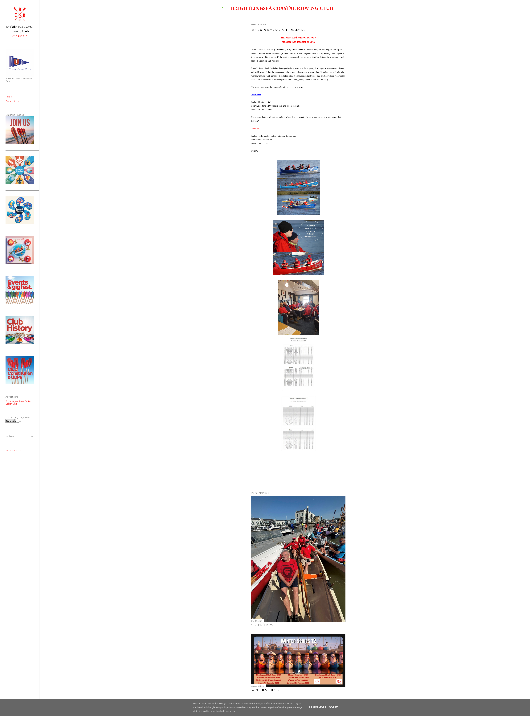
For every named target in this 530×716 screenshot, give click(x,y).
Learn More (317, 707)
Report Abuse (13, 450)
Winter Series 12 (265, 690)
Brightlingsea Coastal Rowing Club (282, 8)
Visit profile (19, 36)
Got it (333, 707)
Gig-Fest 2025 (262, 625)
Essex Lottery (12, 101)
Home (9, 97)
